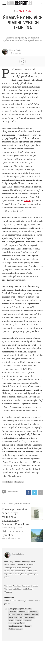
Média (19, 615)
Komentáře (10, 492)
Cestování (12, 612)
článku (27, 200)
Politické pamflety (15, 629)
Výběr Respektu (25, 609)
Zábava (18, 620)
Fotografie (34, 612)
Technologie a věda (27, 617)
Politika (9, 482)
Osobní (27, 615)
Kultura (12, 615)
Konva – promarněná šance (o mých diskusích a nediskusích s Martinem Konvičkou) (15, 517)
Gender (27, 626)
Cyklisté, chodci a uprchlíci (13, 533)
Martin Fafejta (25, 11)
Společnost (19, 482)
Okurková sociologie (16, 623)
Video (11, 620)
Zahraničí (27, 620)
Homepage (13, 609)
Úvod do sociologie (15, 626)
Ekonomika (23, 612)
